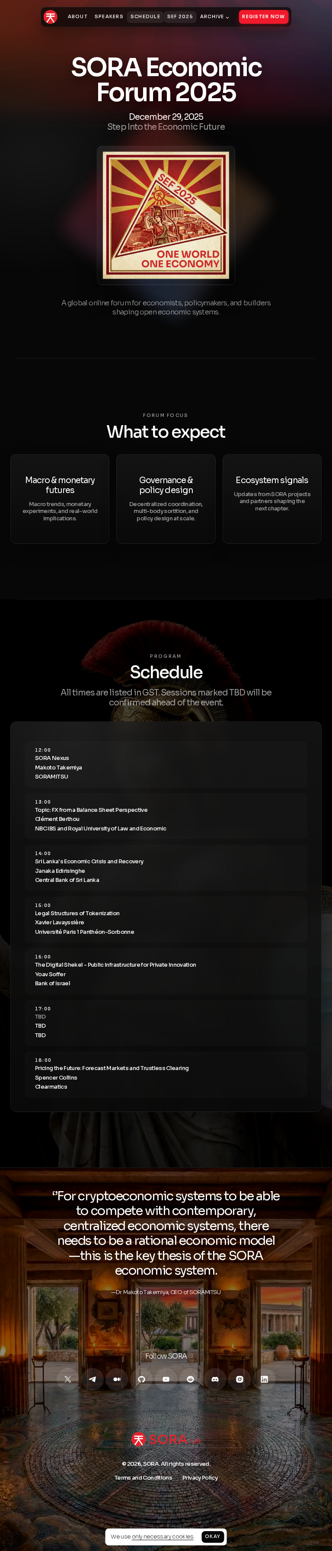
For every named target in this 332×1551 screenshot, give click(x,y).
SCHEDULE (145, 16)
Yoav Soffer (50, 974)
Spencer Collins (56, 1077)
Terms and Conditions (143, 1477)
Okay (212, 1536)
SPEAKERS (109, 16)
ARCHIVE (212, 16)
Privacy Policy (199, 1477)
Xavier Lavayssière (59, 922)
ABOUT (78, 16)
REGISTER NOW (263, 16)
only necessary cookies (163, 1536)
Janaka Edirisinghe (60, 871)
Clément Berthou (57, 819)
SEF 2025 (180, 16)
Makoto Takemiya (58, 767)
